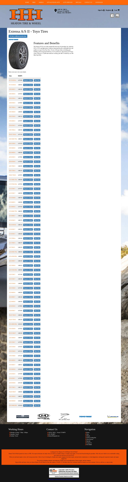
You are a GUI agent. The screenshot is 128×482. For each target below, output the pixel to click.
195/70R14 (12, 130)
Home (87, 432)
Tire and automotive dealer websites (68, 472)
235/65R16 (12, 374)
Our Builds (89, 444)
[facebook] (112, 15)
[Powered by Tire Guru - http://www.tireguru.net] (53, 471)
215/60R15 (12, 202)
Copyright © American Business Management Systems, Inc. (64, 479)
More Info (37, 80)
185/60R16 (12, 94)
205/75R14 (12, 170)
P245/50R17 (12, 392)
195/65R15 (12, 125)
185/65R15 (12, 103)
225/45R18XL (13, 256)
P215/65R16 (12, 224)
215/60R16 (12, 206)
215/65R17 (12, 229)
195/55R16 (12, 116)
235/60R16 (12, 360)
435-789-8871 (66, 13)
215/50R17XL (13, 179)
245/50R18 (12, 396)
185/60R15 (12, 89)
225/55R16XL (13, 270)
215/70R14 (12, 238)
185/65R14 (12, 98)
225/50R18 (12, 265)
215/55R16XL (13, 184)
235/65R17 (12, 378)
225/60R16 (12, 292)
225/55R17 (12, 274)
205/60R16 (12, 148)
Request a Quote (28, 80)
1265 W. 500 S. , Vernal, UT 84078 (63, 10)
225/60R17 (12, 297)
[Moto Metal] (23, 416)
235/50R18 (12, 337)
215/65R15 (12, 220)
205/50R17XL (13, 139)
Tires (87, 434)
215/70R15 (12, 243)
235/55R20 (12, 355)
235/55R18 (12, 346)
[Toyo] (65, 416)
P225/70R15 (12, 315)
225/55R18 (12, 283)
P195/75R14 (12, 134)
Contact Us (89, 443)
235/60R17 (12, 364)
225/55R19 (12, 288)
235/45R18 (12, 328)
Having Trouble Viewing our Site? (64, 476)
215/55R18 (12, 197)
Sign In (100, 10)
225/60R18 (12, 301)
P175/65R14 (12, 80)
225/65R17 (12, 310)
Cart (116, 10)
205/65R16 (12, 161)
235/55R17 (12, 342)
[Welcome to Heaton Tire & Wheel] (26, 16)
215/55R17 (12, 188)
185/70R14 (12, 107)
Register (109, 10)
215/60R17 (12, 215)
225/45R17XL (13, 252)
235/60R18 (12, 369)
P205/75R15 (12, 175)
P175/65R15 (12, 85)
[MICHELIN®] (92, 416)
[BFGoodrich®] (113, 416)
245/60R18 (12, 401)
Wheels (88, 436)
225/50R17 (12, 261)
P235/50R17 (12, 333)
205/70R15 (12, 166)
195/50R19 (12, 112)
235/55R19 (12, 351)
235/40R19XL (13, 324)
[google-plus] (117, 15)
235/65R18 (12, 383)
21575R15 (12, 247)
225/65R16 (12, 306)
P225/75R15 (12, 319)
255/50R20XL (13, 405)
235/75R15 (12, 387)
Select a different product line (18, 36)
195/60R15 (12, 121)
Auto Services (89, 439)
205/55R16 (12, 143)
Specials (88, 441)
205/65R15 (12, 157)
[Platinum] (44, 416)
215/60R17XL (13, 211)
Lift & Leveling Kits (91, 437)
